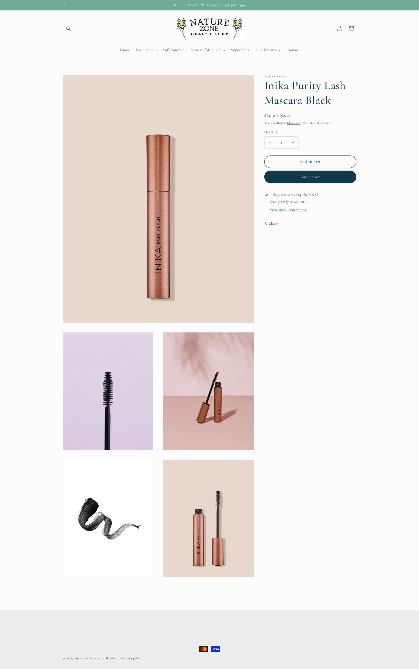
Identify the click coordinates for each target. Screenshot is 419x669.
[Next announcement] (355, 5)
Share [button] (273, 224)
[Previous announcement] (64, 5)
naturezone (81, 658)
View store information (288, 209)
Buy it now (310, 176)
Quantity (271, 132)
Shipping (293, 123)
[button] (68, 28)
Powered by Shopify (102, 658)
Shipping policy (131, 658)
